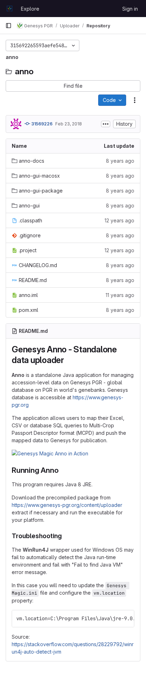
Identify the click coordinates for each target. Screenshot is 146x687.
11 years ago (120, 295)
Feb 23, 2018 (68, 123)
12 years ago (119, 220)
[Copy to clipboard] (125, 618)
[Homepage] (9, 8)
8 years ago (120, 161)
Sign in (130, 9)
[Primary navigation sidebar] (8, 25)
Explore (30, 9)
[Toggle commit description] (105, 124)
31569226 (41, 123)
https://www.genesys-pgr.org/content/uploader (67, 505)
